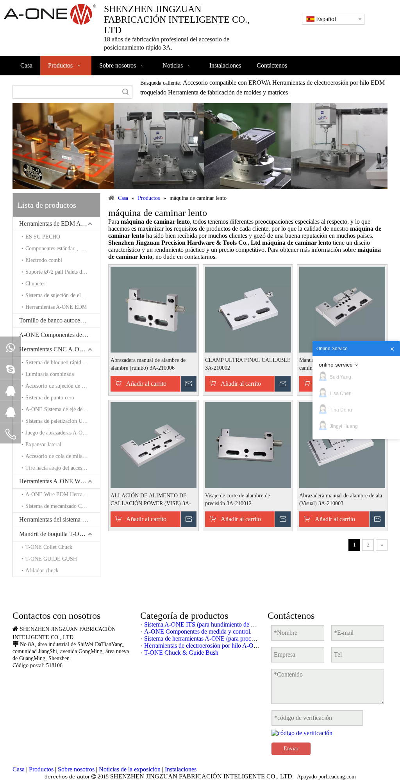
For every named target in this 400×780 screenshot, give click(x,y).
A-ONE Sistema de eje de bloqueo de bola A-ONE (62, 409)
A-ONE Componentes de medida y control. (59, 334)
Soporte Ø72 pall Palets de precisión (62, 272)
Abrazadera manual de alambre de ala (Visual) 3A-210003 (340, 499)
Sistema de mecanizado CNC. (58, 506)
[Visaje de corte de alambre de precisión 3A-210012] (248, 444)
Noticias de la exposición (130, 769)
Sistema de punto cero (49, 398)
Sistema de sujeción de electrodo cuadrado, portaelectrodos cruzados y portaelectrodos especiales (62, 295)
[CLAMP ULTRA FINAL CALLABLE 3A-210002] (248, 309)
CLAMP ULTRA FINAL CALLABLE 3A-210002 (248, 364)
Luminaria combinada (49, 374)
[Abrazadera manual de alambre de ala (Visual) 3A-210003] (342, 444)
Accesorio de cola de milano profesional (62, 456)
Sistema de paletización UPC (57, 421)
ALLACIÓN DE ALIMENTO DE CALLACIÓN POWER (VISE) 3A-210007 (151, 500)
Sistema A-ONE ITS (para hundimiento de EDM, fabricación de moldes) (234, 624)
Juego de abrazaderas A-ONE (57, 433)
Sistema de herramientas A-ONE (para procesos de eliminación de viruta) (234, 638)
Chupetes (35, 284)
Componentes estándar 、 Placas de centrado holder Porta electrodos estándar (62, 248)
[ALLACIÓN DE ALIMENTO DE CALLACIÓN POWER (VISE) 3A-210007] (153, 444)
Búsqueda (125, 91)
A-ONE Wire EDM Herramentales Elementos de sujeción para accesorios (62, 494)
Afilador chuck (42, 570)
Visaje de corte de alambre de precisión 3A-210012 (237, 499)
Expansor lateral (43, 444)
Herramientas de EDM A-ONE (57, 223)
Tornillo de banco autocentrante (58, 320)
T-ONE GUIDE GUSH (51, 559)
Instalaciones (180, 769)
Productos (41, 769)
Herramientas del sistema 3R (54, 519)
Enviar (291, 749)
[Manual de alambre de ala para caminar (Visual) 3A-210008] (342, 309)
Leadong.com (341, 777)
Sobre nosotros (76, 769)
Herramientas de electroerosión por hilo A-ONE (203, 645)
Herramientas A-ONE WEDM (57, 481)
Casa (18, 769)
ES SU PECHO (42, 237)
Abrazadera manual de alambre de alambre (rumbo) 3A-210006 (148, 364)
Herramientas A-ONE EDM (56, 307)
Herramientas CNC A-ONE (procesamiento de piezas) (59, 349)
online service (336, 365)
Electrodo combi (43, 260)
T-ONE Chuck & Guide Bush (181, 652)
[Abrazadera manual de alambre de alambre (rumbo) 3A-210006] (153, 309)
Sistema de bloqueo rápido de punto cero (62, 362)
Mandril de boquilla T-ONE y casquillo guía (59, 534)
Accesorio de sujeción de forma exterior (62, 386)
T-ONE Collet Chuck (48, 547)
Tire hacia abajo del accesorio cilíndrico (62, 468)
